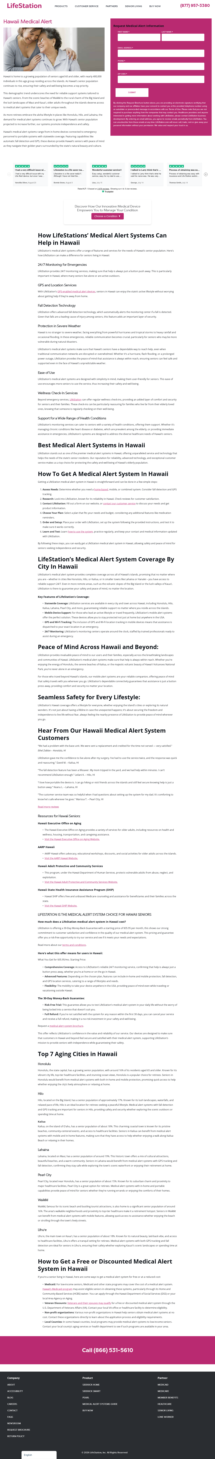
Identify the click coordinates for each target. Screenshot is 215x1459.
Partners (112, 6)
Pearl (85, 1397)
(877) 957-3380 (195, 5)
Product (87, 1378)
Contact (12, 1410)
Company (13, 1378)
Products (61, 6)
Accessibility (15, 1391)
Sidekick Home (91, 1384)
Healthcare (165, 1404)
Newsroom (14, 1423)
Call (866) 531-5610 (107, 1350)
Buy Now (155, 6)
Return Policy (15, 1436)
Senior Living (133, 6)
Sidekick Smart (91, 1391)
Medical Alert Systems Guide (99, 1404)
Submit (132, 92)
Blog (10, 1397)
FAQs (10, 1417)
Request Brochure (18, 1430)
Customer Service (86, 6)
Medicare (163, 1391)
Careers (12, 1404)
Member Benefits (168, 1397)
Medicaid (163, 1384)
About (11, 1384)
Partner (162, 1378)
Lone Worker (166, 1417)
